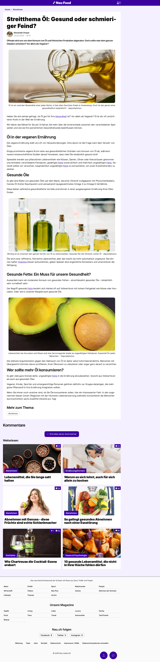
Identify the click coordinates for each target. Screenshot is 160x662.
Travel (53, 615)
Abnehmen (18, 9)
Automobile (80, 615)
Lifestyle (7, 595)
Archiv (54, 595)
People (101, 586)
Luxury (78, 611)
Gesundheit (61, 116)
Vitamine (22, 262)
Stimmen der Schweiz (107, 591)
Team (28, 643)
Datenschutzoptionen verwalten (95, 643)
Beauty (6, 620)
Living (29, 611)
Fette (60, 162)
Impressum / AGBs (71, 643)
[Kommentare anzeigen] (113, 655)
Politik (30, 586)
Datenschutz (55, 643)
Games (78, 591)
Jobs (36, 643)
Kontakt (44, 643)
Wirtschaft (8, 591)
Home (7, 9)
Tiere (29, 615)
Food (6, 615)
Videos (30, 591)
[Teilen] (104, 655)
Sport (53, 586)
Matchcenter (80, 586)
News (6, 586)
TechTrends (103, 615)
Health (6, 611)
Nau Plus (54, 591)
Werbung (19, 643)
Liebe (53, 611)
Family (101, 611)
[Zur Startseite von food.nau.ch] (62, 2)
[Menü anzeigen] (119, 3)
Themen (30, 595)
